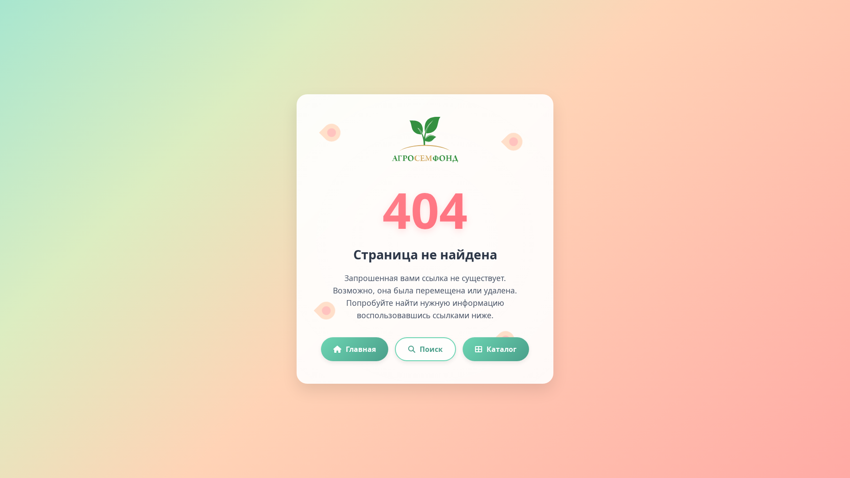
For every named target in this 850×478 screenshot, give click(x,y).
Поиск (431, 349)
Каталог (502, 349)
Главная (361, 349)
